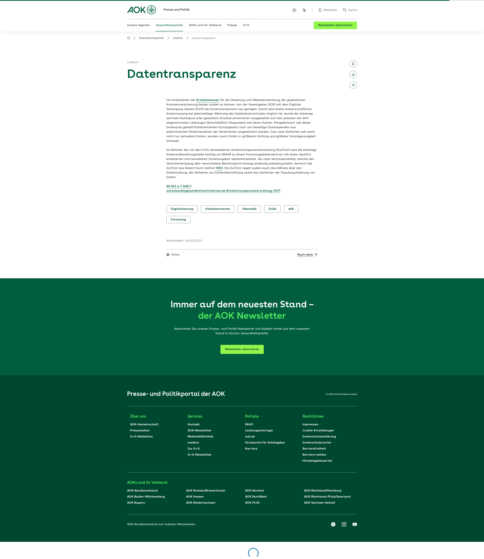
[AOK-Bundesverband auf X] (333, 524)
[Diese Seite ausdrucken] (353, 74)
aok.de (250, 436)
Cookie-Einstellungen (318, 430)
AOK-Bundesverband (142, 490)
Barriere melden (314, 454)
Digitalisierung (182, 209)
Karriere (251, 448)
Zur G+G (194, 448)
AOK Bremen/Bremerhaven (205, 490)
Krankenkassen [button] (207, 100)
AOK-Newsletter (200, 430)
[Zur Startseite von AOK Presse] (128, 38)
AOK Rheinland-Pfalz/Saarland (327, 496)
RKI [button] (219, 168)
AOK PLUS (252, 502)
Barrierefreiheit (314, 448)
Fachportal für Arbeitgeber (265, 442)
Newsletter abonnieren (335, 25)
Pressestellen (140, 430)
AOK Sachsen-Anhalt (319, 502)
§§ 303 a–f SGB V (179, 186)
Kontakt (194, 424)
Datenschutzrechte (316, 442)
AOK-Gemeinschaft (144, 424)
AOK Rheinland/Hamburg (322, 490)
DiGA (272, 209)
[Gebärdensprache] (304, 10)
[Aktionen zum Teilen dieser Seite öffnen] (353, 85)
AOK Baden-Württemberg (146, 496)
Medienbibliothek (200, 436)
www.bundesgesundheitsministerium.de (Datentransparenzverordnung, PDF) (223, 190)
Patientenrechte (217, 209)
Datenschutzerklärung (319, 436)
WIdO (249, 424)
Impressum (310, 424)
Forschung (178, 219)
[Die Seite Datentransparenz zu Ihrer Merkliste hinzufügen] (353, 64)
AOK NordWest (256, 496)
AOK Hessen (195, 496)
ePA (291, 209)
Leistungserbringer (259, 430)
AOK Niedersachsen (200, 502)
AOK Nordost (254, 490)
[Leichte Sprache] (294, 10)
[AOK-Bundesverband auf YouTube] (354, 524)
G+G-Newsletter (200, 454)
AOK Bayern (136, 502)
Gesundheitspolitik (151, 38)
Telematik (249, 209)
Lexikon (178, 38)
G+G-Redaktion (141, 436)
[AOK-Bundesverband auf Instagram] (344, 524)
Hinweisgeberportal (317, 460)
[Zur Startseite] (141, 9)
